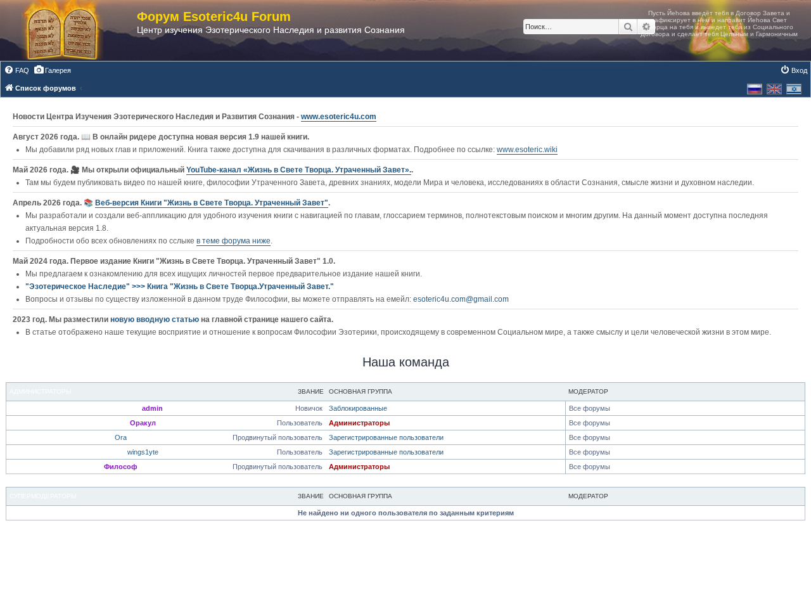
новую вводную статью (155, 319)
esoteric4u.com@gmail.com (461, 299)
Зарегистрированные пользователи (386, 437)
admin (152, 408)
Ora (121, 437)
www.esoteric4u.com (338, 116)
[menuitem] (16, 70)
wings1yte (142, 452)
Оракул (143, 423)
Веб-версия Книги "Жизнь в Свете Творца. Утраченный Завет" (211, 202)
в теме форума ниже (233, 240)
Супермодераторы (43, 496)
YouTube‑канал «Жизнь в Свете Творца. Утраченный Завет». (298, 169)
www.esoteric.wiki (527, 149)
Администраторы (41, 391)
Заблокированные (358, 408)
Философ (120, 466)
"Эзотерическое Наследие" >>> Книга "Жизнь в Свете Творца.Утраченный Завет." (179, 286)
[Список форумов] (75, 30)
